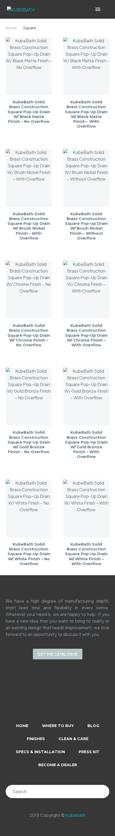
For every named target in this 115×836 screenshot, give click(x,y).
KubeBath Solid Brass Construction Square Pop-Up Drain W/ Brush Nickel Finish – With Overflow (28, 226)
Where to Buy (58, 725)
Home (11, 27)
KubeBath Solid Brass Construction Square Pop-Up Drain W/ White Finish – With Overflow (86, 554)
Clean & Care (73, 738)
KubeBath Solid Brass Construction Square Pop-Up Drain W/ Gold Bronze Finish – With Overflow (86, 444)
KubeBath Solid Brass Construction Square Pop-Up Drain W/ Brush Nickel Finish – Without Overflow (86, 226)
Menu (97, 9)
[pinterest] (78, 694)
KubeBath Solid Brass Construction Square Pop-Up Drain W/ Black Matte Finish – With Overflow (86, 114)
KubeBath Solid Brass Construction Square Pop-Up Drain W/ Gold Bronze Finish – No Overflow (28, 442)
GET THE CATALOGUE (57, 654)
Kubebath (76, 815)
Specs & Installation (40, 751)
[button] (105, 9)
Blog (93, 725)
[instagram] (50, 694)
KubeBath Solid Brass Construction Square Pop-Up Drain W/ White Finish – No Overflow (28, 554)
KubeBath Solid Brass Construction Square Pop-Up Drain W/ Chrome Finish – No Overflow (28, 335)
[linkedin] (36, 694)
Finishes (36, 738)
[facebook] (64, 694)
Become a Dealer (57, 764)
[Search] (102, 791)
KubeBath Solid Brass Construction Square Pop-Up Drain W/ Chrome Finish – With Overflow (86, 335)
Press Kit (89, 751)
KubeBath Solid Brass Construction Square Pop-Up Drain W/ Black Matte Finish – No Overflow (28, 112)
